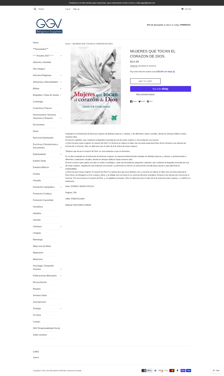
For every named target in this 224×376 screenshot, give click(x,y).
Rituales (37, 289)
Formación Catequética (47, 187)
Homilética (38, 207)
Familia (36, 174)
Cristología (38, 102)
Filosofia (37, 180)
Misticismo (38, 259)
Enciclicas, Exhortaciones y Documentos (47, 146)
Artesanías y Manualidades (47, 82)
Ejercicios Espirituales (43, 138)
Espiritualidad (47, 154)
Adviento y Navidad (42, 62)
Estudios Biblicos (47, 167)
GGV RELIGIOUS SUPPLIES (56, 371)
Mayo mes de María (42, 246)
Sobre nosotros (40, 335)
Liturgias (37, 233)
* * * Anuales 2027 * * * (47, 56)
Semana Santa (40, 295)
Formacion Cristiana (42, 194)
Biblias (47, 88)
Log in (67, 9)
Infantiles (37, 213)
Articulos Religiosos (47, 75)
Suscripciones (39, 302)
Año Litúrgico (39, 69)
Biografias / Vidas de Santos (47, 95)
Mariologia (38, 239)
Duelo (35, 131)
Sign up (76, 9)
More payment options (145, 94)
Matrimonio (38, 253)
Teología (47, 308)
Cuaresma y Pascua (42, 108)
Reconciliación (40, 282)
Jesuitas (37, 220)
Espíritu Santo (39, 161)
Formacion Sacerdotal (43, 200)
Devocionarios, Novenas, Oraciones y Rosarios (47, 116)
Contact (36, 322)
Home (35, 43)
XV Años (37, 315)
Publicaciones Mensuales (47, 276)
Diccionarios (38, 125)
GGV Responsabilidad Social (46, 328)
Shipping (133, 66)
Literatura (47, 226)
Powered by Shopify (74, 371)
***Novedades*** (40, 49)
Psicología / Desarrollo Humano (47, 267)
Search (36, 357)
